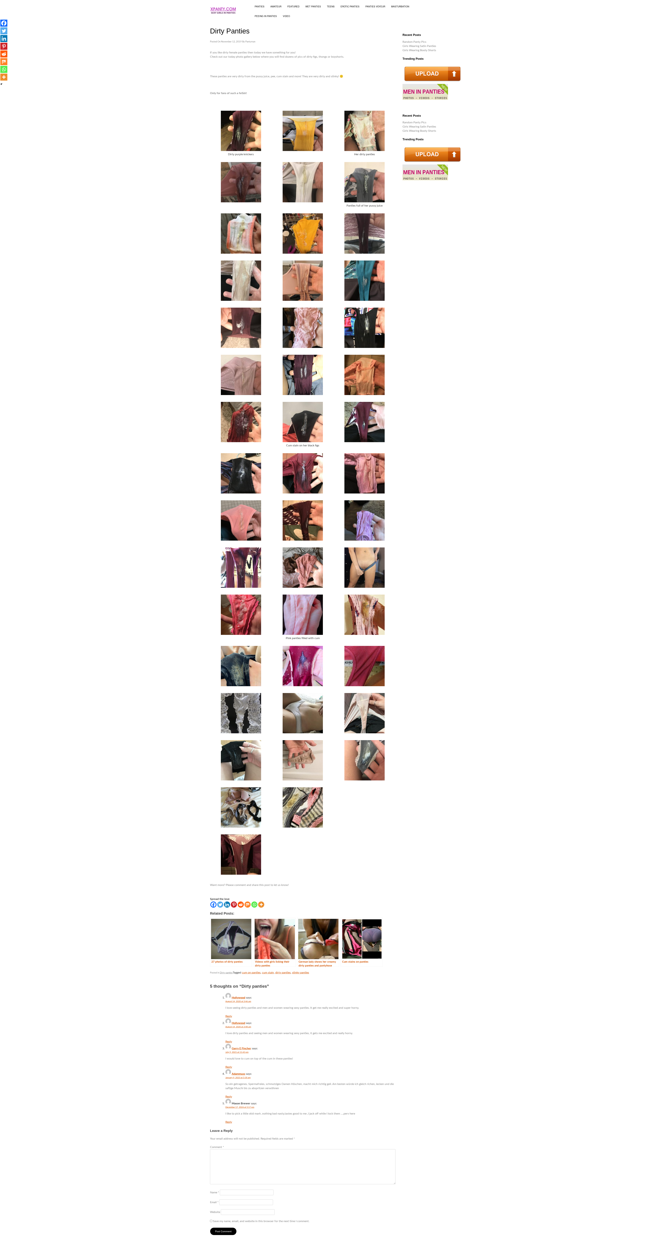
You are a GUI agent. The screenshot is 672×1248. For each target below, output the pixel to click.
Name (214, 1192)
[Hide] (1, 84)
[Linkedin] (227, 904)
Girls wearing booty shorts (419, 50)
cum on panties (251, 972)
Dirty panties (226, 973)
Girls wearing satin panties (419, 46)
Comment (217, 1147)
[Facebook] (213, 904)
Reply (228, 1016)
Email (214, 1202)
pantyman (250, 42)
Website (215, 1212)
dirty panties (283, 972)
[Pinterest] (234, 904)
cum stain (268, 972)
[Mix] (247, 904)
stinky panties (300, 972)
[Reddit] (241, 904)
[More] (261, 904)
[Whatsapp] (254, 904)
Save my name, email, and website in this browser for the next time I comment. (261, 1221)
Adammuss (238, 1073)
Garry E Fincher (241, 1048)
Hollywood (238, 997)
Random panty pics (414, 41)
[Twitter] (220, 904)
